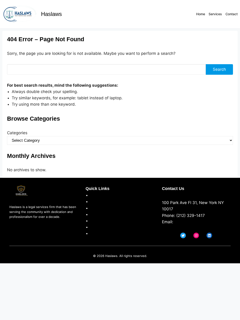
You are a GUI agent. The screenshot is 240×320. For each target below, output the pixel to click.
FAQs (95, 227)
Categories (17, 132)
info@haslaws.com (192, 222)
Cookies (97, 214)
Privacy (97, 201)
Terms (96, 208)
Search (219, 69)
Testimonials (102, 220)
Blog (94, 233)
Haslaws (51, 14)
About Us (99, 195)
